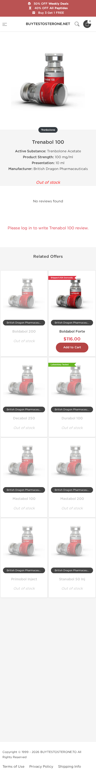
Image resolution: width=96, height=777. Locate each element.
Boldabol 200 (24, 331)
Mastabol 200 (72, 499)
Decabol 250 (24, 418)
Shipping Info (69, 766)
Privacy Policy (41, 766)
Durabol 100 (72, 418)
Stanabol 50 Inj (72, 579)
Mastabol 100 (24, 499)
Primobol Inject (24, 579)
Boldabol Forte (72, 331)
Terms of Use (13, 766)
